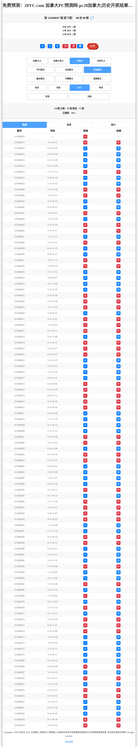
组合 (37, 87)
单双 (101, 87)
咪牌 (92, 46)
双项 (47, 96)
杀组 (58, 87)
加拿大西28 (58, 61)
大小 (80, 87)
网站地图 (69, 742)
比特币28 (101, 61)
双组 (90, 96)
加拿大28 (37, 61)
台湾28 (80, 61)
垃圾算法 (97, 70)
